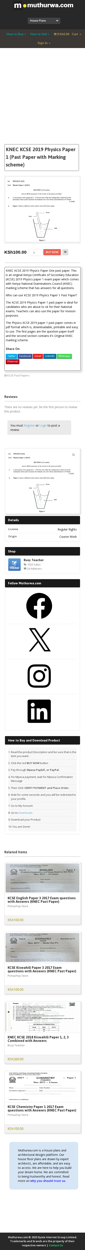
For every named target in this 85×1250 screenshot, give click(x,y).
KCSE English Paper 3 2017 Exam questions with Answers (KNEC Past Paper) (42, 900)
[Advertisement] (42, 101)
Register (29, 425)
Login (43, 425)
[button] (74, 455)
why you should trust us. (48, 1181)
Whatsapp (64, 356)
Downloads (25, 813)
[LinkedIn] (39, 726)
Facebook (25, 356)
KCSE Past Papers (18, 375)
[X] (39, 655)
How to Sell (38, 34)
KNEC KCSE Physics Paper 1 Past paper (54, 385)
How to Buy (15, 34)
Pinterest (12, 361)
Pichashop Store (18, 906)
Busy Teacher (34, 560)
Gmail (37, 356)
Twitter (11, 356)
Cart (68, 34)
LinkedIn (50, 356)
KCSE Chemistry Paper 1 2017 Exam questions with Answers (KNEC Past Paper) (42, 1108)
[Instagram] (39, 690)
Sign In (43, 43)
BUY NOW (52, 252)
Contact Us (56, 1245)
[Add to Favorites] (65, 252)
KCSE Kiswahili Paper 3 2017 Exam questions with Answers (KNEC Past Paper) (42, 969)
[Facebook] (39, 620)
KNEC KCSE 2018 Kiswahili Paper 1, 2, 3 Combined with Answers (38, 1039)
